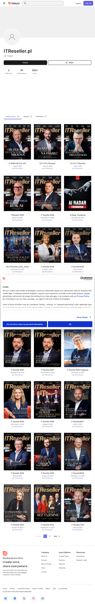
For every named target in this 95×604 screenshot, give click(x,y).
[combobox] (44, 3)
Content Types (64, 556)
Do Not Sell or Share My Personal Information (17, 591)
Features (62, 560)
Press (43, 568)
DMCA (48, 588)
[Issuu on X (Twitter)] (24, 598)
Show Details (82, 317)
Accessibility (63, 588)
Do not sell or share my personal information (25, 324)
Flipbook (62, 564)
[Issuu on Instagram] (33, 598)
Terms (5, 588)
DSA (54, 588)
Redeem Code (81, 560)
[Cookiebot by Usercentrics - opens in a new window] (82, 278)
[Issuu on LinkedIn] (15, 598)
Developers (80, 556)
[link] (78, 3)
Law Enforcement (24, 588)
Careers (44, 560)
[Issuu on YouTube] (42, 598)
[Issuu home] (13, 3)
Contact (44, 572)
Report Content (37, 588)
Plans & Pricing (46, 564)
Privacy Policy (83, 296)
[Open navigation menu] (4, 3)
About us (44, 556)
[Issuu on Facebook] (5, 598)
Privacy (12, 588)
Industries (62, 568)
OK (70, 324)
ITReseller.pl (18, 168)
